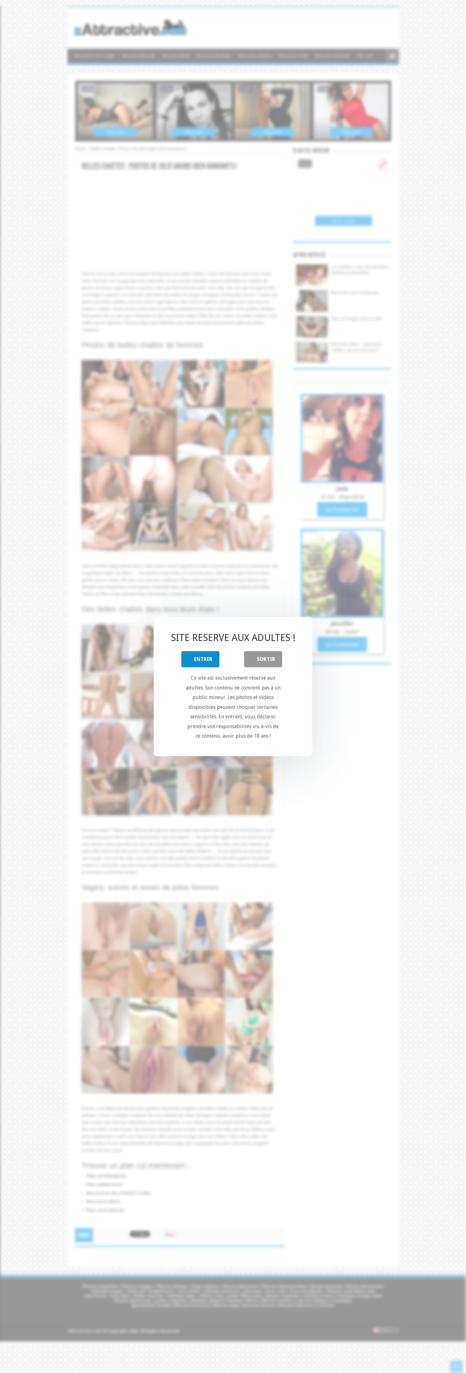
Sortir (266, 659)
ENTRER (203, 659)
